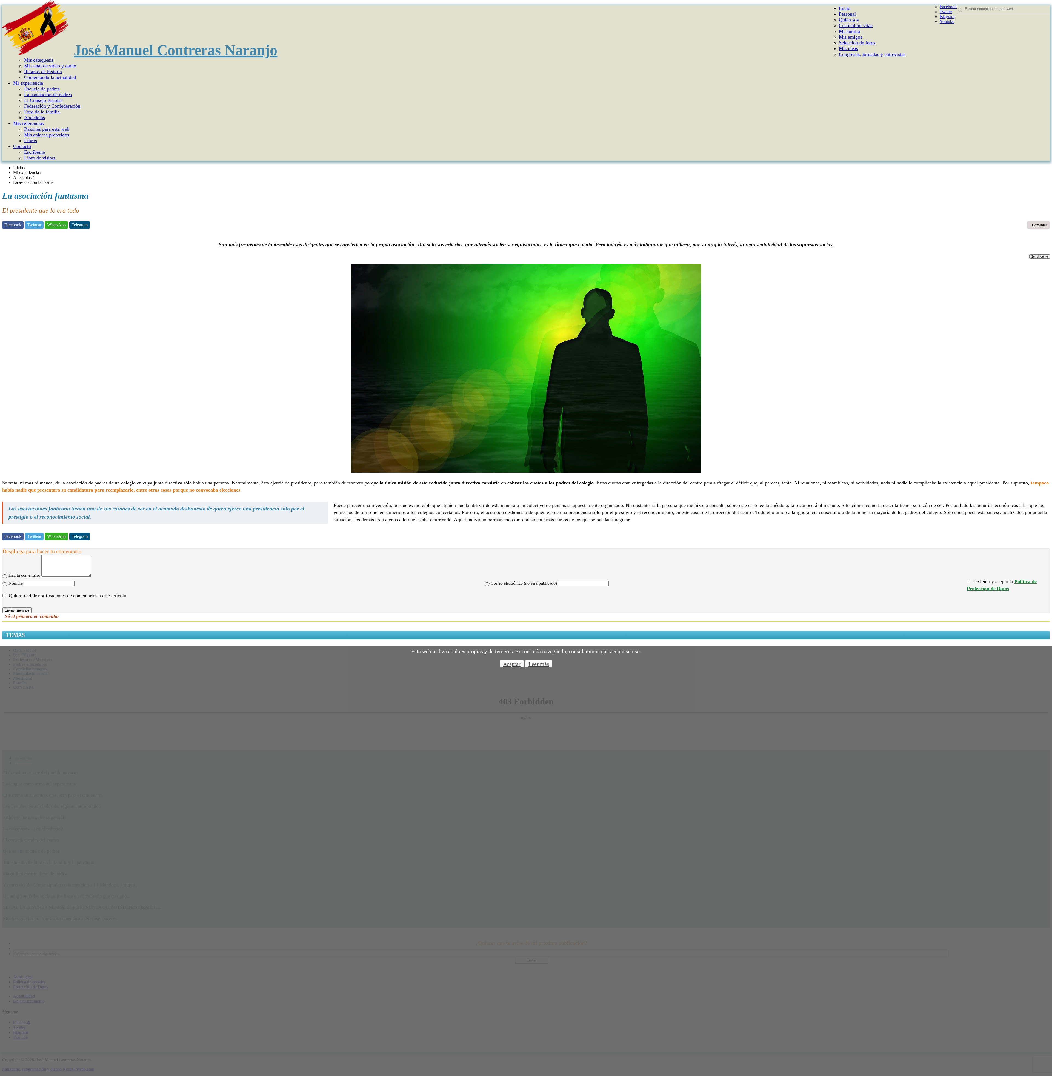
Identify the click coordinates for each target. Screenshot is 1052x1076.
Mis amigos (850, 37)
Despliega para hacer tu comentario (41, 551)
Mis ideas (848, 48)
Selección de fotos (857, 42)
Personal (847, 14)
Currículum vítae (856, 25)
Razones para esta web (46, 129)
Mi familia (849, 31)
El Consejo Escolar (43, 100)
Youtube (947, 21)
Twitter (946, 11)
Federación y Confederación (52, 106)
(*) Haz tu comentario (21, 575)
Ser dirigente (1039, 256)
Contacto (22, 146)
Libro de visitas (39, 158)
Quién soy (849, 19)
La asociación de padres (48, 94)
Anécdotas (34, 117)
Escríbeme (34, 152)
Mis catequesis (38, 60)
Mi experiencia (28, 83)
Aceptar (512, 664)
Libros (30, 140)
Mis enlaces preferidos (46, 135)
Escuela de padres (42, 89)
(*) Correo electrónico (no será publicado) (521, 583)
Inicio (844, 8)
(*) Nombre (12, 583)
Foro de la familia (42, 112)
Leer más (538, 664)
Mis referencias (28, 123)
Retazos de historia (43, 71)
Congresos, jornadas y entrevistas (872, 54)
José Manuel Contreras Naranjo (175, 50)
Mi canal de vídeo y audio (50, 66)
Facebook (948, 6)
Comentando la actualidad (50, 77)
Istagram (947, 16)
